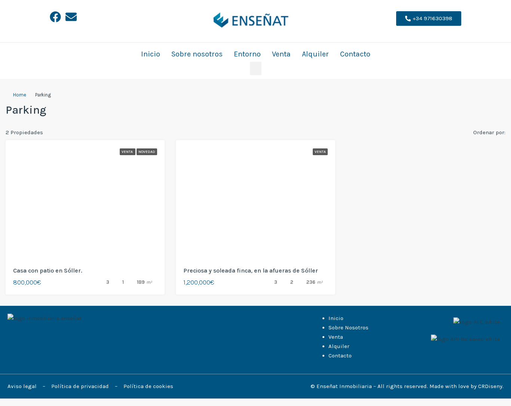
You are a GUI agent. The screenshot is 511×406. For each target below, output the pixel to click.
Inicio (150, 54)
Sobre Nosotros (348, 327)
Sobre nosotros (197, 54)
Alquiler (315, 54)
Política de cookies (148, 386)
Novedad (146, 152)
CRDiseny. (491, 386)
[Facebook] (55, 16)
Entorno (247, 54)
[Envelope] (71, 16)
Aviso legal (22, 386)
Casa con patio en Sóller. (47, 270)
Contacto (355, 54)
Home (19, 95)
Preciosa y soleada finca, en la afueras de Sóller (250, 270)
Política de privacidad (80, 386)
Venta (281, 54)
